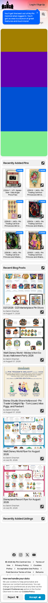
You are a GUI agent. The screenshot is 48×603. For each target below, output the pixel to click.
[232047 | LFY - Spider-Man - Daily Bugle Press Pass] (12, 178)
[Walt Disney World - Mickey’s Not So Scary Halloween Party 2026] (24, 340)
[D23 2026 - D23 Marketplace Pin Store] (24, 294)
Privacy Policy (22, 565)
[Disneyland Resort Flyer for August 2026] (24, 487)
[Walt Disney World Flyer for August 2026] (24, 439)
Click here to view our (19, 591)
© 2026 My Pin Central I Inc (18, 562)
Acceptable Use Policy (28, 568)
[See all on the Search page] (24, 163)
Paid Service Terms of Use (18, 572)
